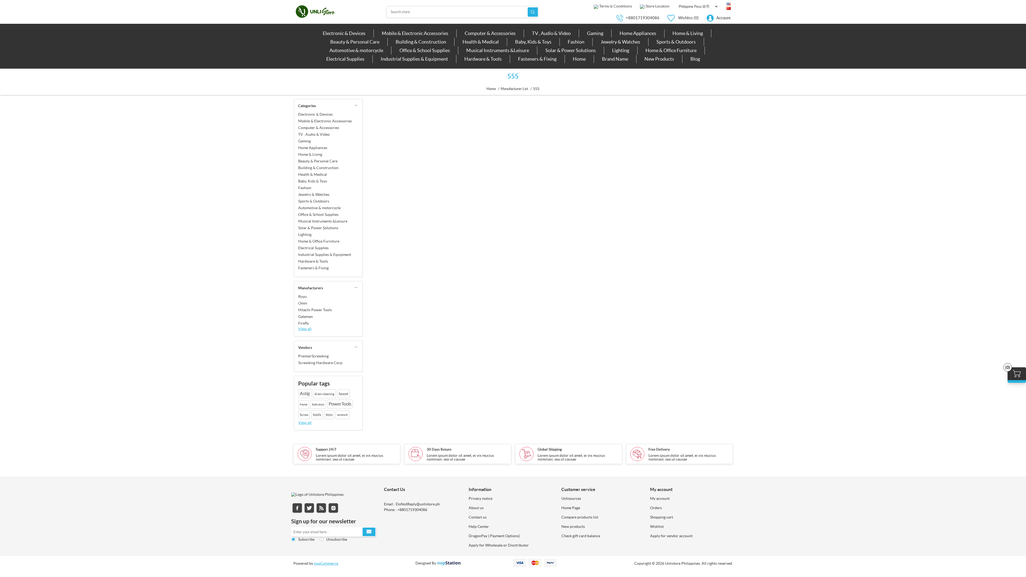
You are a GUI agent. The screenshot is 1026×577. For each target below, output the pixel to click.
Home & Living (310, 154)
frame (304, 404)
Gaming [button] (595, 33)
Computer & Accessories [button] (490, 33)
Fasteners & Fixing (313, 268)
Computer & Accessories (318, 128)
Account (723, 17)
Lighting (305, 234)
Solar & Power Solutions (318, 228)
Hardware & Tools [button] (483, 59)
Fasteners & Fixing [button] (537, 59)
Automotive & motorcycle (319, 208)
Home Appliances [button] (638, 33)
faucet (343, 394)
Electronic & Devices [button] (344, 33)
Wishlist (657, 526)
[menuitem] (344, 33)
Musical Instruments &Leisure (322, 221)
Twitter (309, 508)
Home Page (570, 508)
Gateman (305, 316)
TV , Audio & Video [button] (551, 33)
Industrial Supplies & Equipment (324, 254)
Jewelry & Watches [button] (620, 42)
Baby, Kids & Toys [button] (533, 42)
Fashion (304, 188)
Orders (656, 508)
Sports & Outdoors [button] (676, 42)
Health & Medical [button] (481, 42)
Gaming (304, 141)
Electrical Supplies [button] (345, 59)
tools (317, 414)
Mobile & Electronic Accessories (325, 121)
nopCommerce (326, 563)
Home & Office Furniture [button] (671, 50)
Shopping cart (661, 517)
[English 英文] (728, 4)
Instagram (333, 508)
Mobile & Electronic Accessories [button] (415, 33)
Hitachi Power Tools (315, 310)
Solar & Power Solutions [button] (570, 50)
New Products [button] (659, 59)
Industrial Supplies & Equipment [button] (414, 59)
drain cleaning (324, 394)
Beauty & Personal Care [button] (354, 42)
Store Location (657, 6)
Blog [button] (695, 59)
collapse (356, 105)
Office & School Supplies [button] (424, 50)
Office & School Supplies (318, 214)
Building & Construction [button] (421, 42)
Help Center (479, 526)
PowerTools (340, 403)
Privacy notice (480, 498)
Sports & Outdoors (313, 201)
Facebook (297, 508)
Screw (304, 414)
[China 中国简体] (728, 8)
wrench (342, 414)
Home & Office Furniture (318, 241)
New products (573, 526)
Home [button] (579, 59)
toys (329, 414)
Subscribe (306, 539)
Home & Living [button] (688, 33)
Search (533, 12)
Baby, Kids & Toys (312, 181)
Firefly (303, 323)
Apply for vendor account (671, 536)
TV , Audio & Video (314, 134)
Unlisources (571, 498)
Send (369, 532)
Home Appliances (312, 148)
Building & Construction (318, 168)
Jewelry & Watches (313, 194)
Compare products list (579, 517)
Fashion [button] (576, 42)
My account (660, 498)
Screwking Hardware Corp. (320, 363)
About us (476, 508)
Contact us (478, 517)
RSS (321, 508)
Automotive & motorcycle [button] (356, 50)
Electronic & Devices (315, 114)
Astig (305, 393)
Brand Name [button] (615, 59)
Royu (302, 296)
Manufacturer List (514, 89)
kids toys (318, 404)
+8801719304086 (642, 17)
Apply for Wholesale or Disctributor (499, 545)
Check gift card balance (580, 536)
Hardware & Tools (313, 261)
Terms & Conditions (615, 6)
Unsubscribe (336, 539)
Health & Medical (312, 174)
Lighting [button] (620, 50)
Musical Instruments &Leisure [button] (497, 50)
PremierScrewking (313, 356)
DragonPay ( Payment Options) (494, 536)
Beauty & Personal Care (317, 161)
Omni (302, 303)
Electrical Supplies (313, 248)
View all (305, 329)
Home (491, 89)
